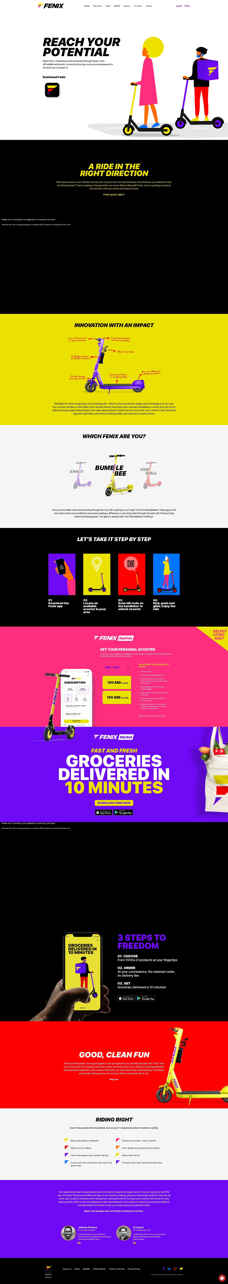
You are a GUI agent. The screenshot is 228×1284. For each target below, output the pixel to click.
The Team (138, 6)
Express (127, 6)
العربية (179, 6)
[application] (114, 266)
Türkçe (187, 6)
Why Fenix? (97, 6)
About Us (67, 1269)
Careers (149, 6)
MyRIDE (117, 6)
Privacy (134, 1269)
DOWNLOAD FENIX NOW (114, 803)
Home (86, 6)
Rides (108, 6)
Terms (117, 1269)
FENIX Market (99, 1269)
